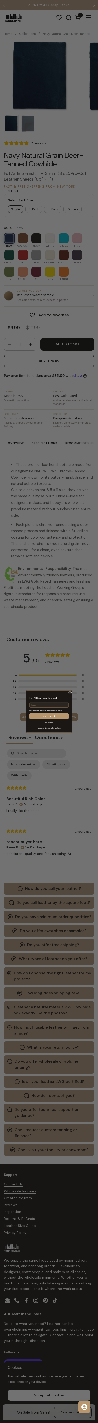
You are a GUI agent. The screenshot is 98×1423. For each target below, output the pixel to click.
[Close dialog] (70, 692)
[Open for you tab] (84, 1407)
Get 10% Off (49, 716)
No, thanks (49, 722)
